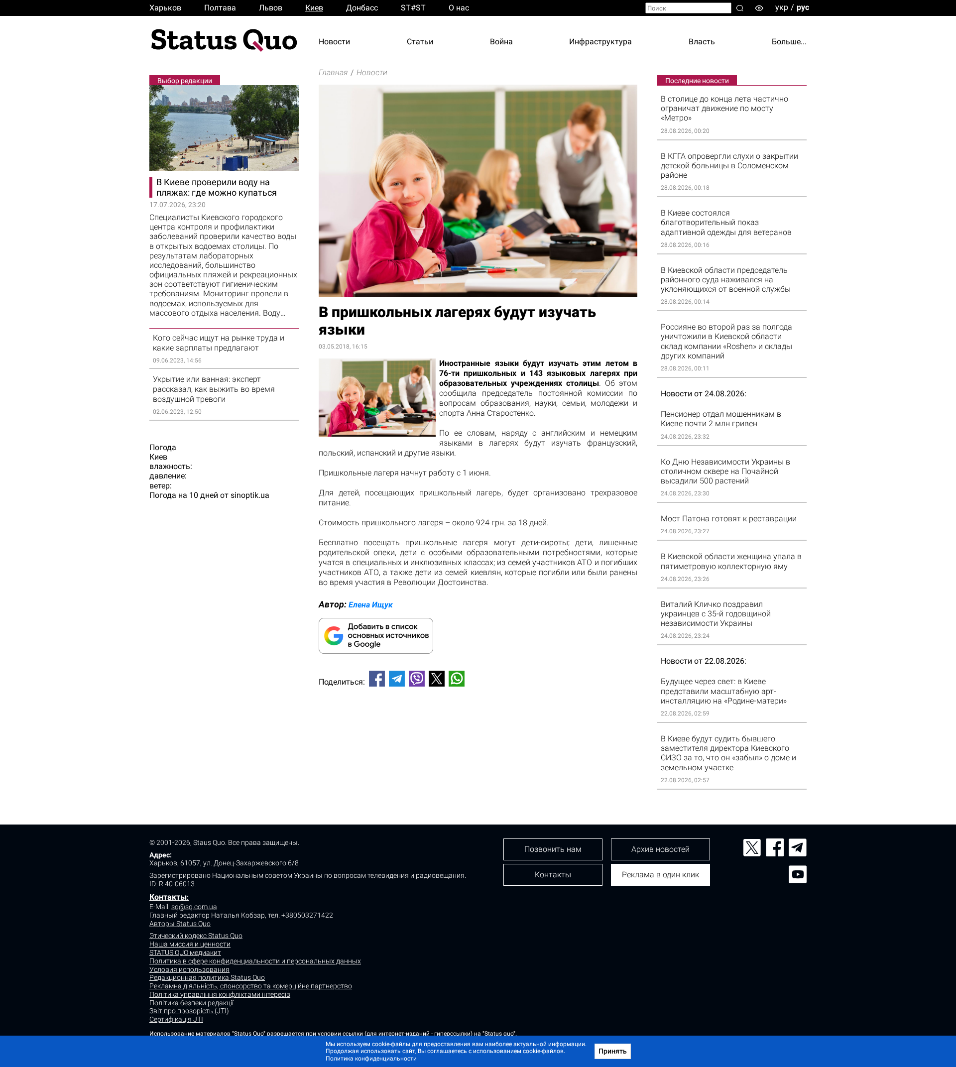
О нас (459, 7)
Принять (612, 1051)
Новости (334, 41)
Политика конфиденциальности (371, 1058)
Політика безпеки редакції (191, 1003)
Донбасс (362, 7)
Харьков (165, 7)
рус (803, 7)
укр (781, 7)
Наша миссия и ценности (190, 944)
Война (501, 41)
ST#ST (413, 7)
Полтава (220, 7)
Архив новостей (660, 849)
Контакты (168, 897)
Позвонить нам (553, 849)
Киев (314, 7)
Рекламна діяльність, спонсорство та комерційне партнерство (250, 986)
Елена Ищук (371, 604)
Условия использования (189, 969)
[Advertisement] (478, 727)
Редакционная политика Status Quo (207, 977)
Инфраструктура (600, 41)
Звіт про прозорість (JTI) (189, 1011)
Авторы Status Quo (180, 924)
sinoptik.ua (250, 495)
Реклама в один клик (660, 874)
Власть (702, 41)
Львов (270, 7)
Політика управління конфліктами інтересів (219, 994)
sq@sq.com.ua (194, 907)
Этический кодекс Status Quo (195, 936)
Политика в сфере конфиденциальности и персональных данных (255, 961)
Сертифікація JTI (176, 1019)
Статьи (420, 41)
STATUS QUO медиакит (185, 952)
